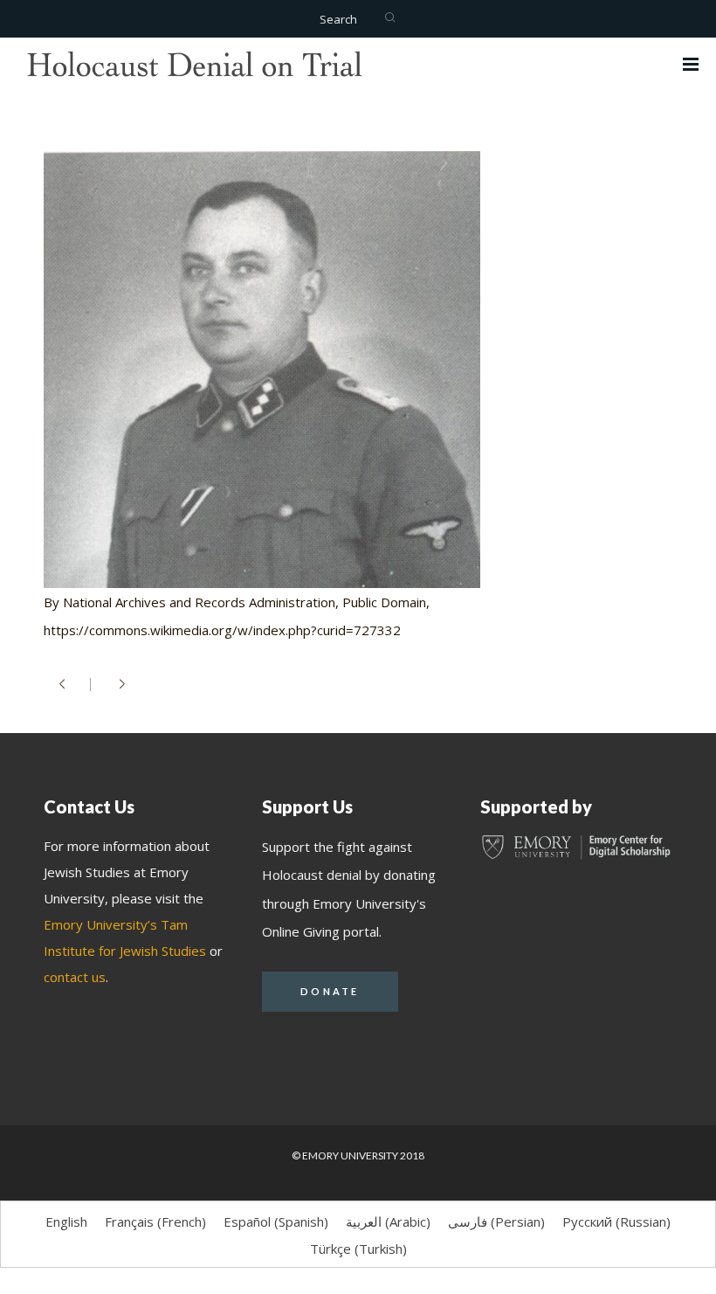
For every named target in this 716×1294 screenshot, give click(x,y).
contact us (75, 977)
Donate (330, 991)
